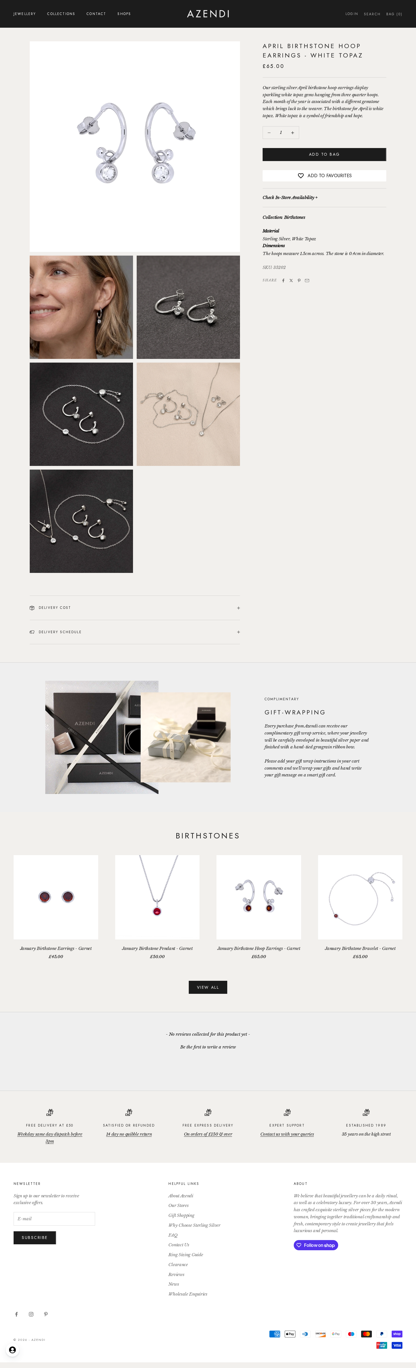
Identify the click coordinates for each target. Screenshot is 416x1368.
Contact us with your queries (287, 1134)
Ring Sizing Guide (185, 1254)
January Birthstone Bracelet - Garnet (360, 948)
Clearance (178, 1264)
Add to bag (324, 154)
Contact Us (178, 1244)
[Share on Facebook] (283, 280)
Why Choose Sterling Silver (194, 1225)
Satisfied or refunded (129, 1125)
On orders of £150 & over (208, 1134)
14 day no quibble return (129, 1134)
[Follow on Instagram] (31, 1314)
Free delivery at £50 (49, 1125)
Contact (96, 13)
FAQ (172, 1235)
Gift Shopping (181, 1215)
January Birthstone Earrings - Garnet (56, 948)
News (173, 1284)
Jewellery (25, 13)
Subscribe (35, 1237)
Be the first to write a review (208, 1047)
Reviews (176, 1274)
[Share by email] (307, 280)
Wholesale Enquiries (187, 1294)
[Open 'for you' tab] (12, 1350)
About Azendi (180, 1195)
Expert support (287, 1125)
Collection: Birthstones (284, 217)
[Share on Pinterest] (299, 280)
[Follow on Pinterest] (46, 1314)
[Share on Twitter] (291, 280)
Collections (61, 13)
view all (208, 987)
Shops (124, 13)
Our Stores (178, 1205)
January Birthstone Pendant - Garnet (157, 948)
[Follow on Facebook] (16, 1314)
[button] (208, 1046)
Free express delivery (208, 1125)
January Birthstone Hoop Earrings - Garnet (258, 948)
